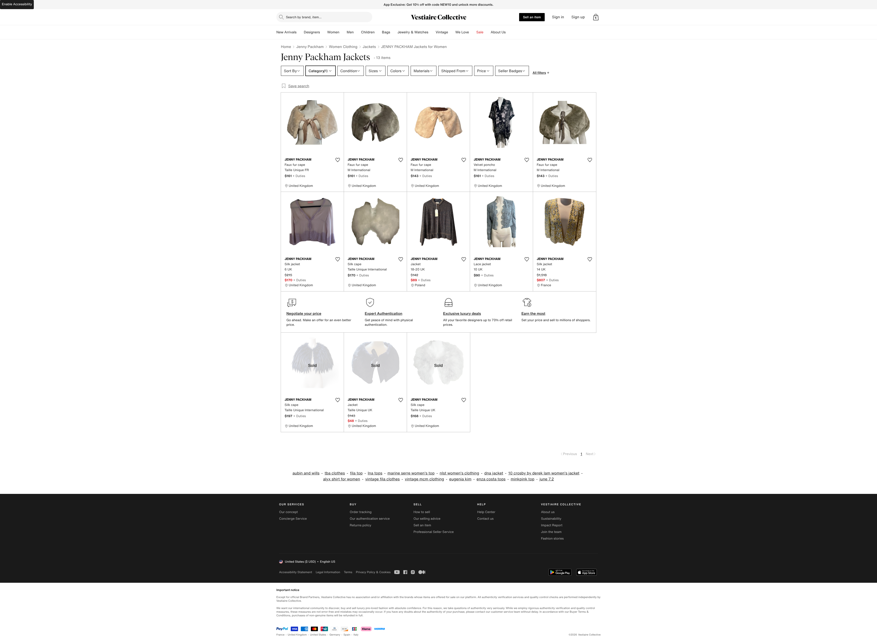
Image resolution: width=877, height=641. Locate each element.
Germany (334, 634)
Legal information (328, 572)
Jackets (369, 46)
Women (333, 32)
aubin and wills (306, 473)
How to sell (421, 512)
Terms (348, 572)
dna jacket (493, 473)
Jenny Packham (310, 46)
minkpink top (522, 479)
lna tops (375, 473)
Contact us (485, 518)
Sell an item (532, 17)
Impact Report (552, 525)
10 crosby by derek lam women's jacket (543, 473)
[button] (596, 17)
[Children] (378, 32)
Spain (346, 634)
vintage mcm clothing (424, 479)
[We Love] (473, 32)
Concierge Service (293, 518)
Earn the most (533, 313)
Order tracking (361, 512)
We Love (462, 32)
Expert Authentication (383, 313)
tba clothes (335, 473)
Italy (356, 634)
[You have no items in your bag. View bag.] (596, 17)
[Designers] (323, 32)
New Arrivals (286, 32)
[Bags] (394, 32)
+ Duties (299, 175)
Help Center (486, 512)
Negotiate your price (303, 313)
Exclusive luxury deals (462, 313)
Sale (479, 32)
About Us (498, 32)
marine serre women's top (410, 473)
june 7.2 (546, 479)
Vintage (442, 32)
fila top (356, 473)
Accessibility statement (295, 572)
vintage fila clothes (382, 479)
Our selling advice (426, 518)
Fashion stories (552, 538)
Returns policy (360, 525)
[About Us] (509, 32)
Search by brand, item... (304, 17)
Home (286, 46)
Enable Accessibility (17, 4)
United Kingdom (297, 634)
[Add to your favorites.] (337, 160)
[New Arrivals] (300, 32)
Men (350, 32)
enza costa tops (491, 479)
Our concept (288, 512)
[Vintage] (452, 32)
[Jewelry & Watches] (432, 32)
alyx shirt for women (341, 479)
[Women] (343, 32)
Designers (312, 32)
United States (318, 634)
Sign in (558, 17)
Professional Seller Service (433, 532)
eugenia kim (460, 479)
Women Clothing (343, 46)
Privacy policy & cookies (373, 572)
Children (368, 32)
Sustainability (551, 518)
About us (548, 512)
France (280, 634)
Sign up (578, 17)
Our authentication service (370, 518)
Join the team (551, 532)
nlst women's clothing (459, 473)
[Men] (357, 32)
